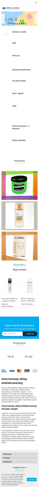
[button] (35, 2)
